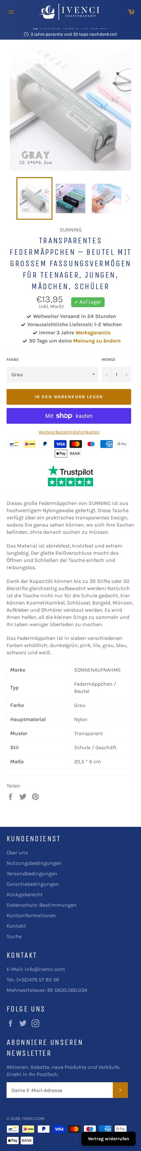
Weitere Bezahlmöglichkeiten (69, 432)
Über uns (17, 852)
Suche (14, 936)
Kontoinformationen (31, 915)
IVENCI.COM (33, 1118)
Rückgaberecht (25, 894)
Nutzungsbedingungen (34, 863)
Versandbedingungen (32, 873)
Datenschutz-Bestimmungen (42, 905)
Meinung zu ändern (97, 341)
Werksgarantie (93, 332)
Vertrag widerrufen (108, 1139)
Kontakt (16, 926)
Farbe (13, 359)
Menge (108, 359)
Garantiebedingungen (33, 884)
